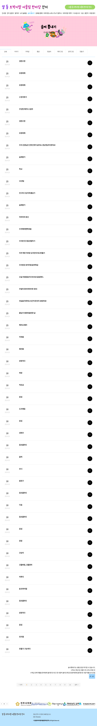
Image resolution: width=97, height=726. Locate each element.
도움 (82, 13)
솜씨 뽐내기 (31, 13)
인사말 (4, 13)
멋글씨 (49, 51)
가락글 (27, 51)
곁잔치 (86, 13)
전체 (5, 51)
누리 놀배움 (23, 13)
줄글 (38, 51)
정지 (4, 703)
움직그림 (71, 51)
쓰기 (92, 676)
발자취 (17, 13)
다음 (6, 703)
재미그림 (60, 51)
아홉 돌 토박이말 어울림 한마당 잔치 (80, 7)
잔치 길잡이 (10, 13)
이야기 (16, 51)
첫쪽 (21, 685)
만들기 (82, 51)
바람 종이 (92, 13)
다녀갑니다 (76, 13)
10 (70, 685)
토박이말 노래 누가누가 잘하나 (52, 13)
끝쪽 (76, 685)
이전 (1, 703)
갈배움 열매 (39, 13)
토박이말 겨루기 (67, 13)
